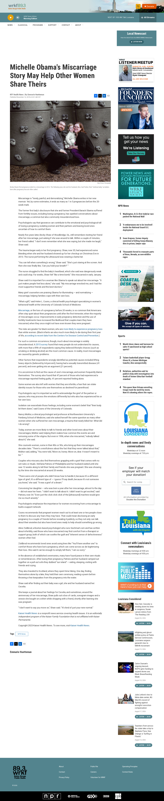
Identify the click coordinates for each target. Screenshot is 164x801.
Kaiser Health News (27, 613)
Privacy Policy (64, 777)
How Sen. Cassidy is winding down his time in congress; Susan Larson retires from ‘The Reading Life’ (144, 609)
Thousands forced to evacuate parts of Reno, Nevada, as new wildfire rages (138, 254)
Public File (94, 766)
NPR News (22, 634)
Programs (38, 25)
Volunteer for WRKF (98, 777)
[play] (10, 17)
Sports (121, 336)
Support (52, 25)
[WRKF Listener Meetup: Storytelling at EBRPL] (136, 70)
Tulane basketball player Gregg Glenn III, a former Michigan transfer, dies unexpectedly (136, 360)
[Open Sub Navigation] (14, 25)
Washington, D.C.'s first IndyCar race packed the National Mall (138, 215)
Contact (66, 25)
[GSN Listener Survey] (136, 149)
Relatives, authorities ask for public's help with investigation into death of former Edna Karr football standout (138, 375)
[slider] (21, 17)
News (10, 25)
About (78, 25)
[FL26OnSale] (136, 108)
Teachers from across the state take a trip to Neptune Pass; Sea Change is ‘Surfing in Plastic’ (144, 731)
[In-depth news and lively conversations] (136, 419)
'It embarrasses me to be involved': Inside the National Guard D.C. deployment (138, 227)
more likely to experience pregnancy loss (82, 329)
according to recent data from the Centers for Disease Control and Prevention (61, 335)
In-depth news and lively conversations (136, 444)
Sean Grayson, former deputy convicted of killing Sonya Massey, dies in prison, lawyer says (138, 241)
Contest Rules (127, 772)
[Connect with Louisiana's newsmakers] (136, 524)
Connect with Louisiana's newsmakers (136, 544)
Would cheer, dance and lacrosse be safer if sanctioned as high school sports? (138, 347)
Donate (150, 6)
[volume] (18, 17)
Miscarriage (24, 310)
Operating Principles (129, 766)
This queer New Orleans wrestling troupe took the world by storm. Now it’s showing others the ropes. (138, 390)
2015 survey (41, 344)
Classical (23, 25)
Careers (94, 772)
